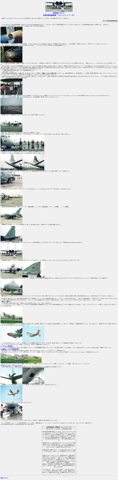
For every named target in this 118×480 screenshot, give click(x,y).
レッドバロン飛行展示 (7, 346)
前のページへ (4, 478)
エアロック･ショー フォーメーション (11, 365)
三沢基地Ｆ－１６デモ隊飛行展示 (10, 349)
